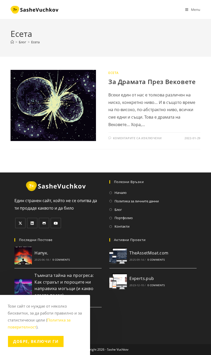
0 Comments (61, 259)
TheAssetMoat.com (148, 253)
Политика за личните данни (137, 201)
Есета (35, 42)
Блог (118, 209)
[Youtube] (56, 223)
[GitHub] (44, 223)
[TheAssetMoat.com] (118, 255)
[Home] (12, 42)
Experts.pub (141, 278)
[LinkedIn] (32, 223)
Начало (121, 192)
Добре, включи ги (35, 341)
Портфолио (124, 218)
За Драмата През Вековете (152, 81)
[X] (20, 223)
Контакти (122, 226)
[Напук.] (23, 255)
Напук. (41, 253)
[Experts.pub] (118, 281)
